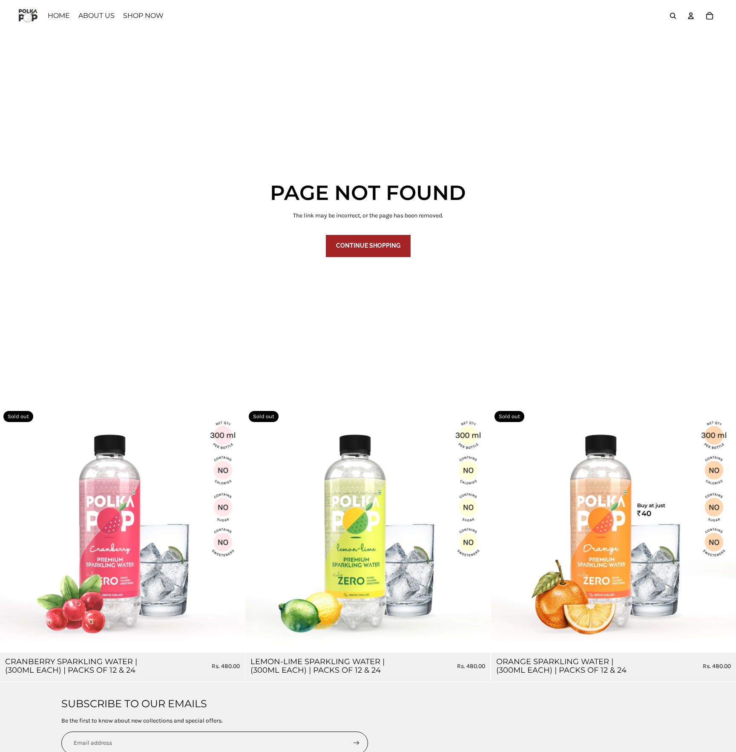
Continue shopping (368, 245)
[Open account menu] (690, 15)
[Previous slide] (13, 530)
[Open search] (673, 15)
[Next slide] (232, 530)
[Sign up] (356, 743)
